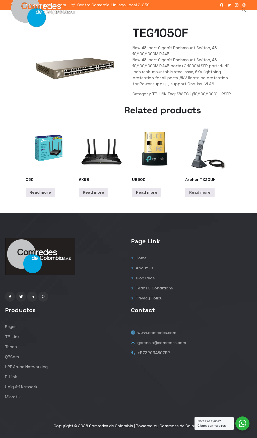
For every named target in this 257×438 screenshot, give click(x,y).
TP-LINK (159, 93)
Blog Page (145, 278)
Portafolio (125, 16)
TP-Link (12, 336)
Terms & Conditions (154, 288)
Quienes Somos (156, 16)
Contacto (188, 16)
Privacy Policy (148, 298)
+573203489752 (153, 352)
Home (141, 258)
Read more (40, 192)
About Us (144, 268)
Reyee (11, 326)
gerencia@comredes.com (161, 342)
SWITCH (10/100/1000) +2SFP (204, 93)
